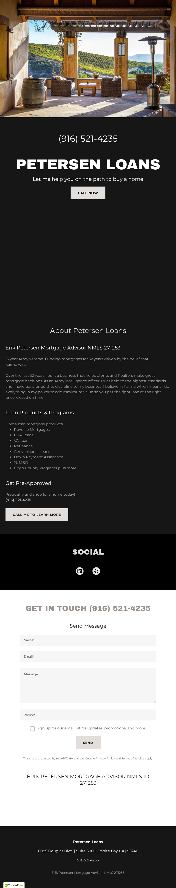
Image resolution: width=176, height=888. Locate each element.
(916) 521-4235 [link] (88, 138)
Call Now (88, 193)
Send (88, 743)
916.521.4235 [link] (88, 860)
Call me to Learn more (37, 515)
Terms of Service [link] (133, 758)
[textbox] (88, 640)
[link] (80, 571)
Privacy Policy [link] (105, 758)
